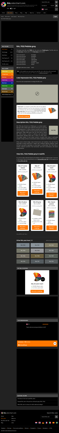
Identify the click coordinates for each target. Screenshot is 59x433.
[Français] (47, 423)
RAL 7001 (37, 245)
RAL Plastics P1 (7, 58)
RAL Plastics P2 (7, 61)
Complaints (33, 428)
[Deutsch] (43, 423)
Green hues (7, 85)
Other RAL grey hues (24, 240)
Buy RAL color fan (23, 268)
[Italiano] (50, 423)
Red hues (7, 77)
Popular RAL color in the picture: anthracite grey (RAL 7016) (31, 401)
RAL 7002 (51, 245)
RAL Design (7, 52)
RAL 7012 (51, 261)
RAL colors (5, 46)
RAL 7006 (23, 256)
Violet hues (7, 80)
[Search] (56, 2)
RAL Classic (7, 49)
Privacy (39, 428)
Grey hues (7, 88)
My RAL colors (5, 64)
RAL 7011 (37, 261)
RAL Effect (7, 55)
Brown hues (7, 91)
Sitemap (9, 428)
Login (55, 16)
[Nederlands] (36, 423)
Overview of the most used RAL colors (26, 398)
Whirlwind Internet (12, 430)
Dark (8, 8)
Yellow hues (7, 71)
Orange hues (7, 74)
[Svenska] (57, 423)
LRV (17, 67)
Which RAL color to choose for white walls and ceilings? (30, 404)
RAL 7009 (51, 256)
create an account (43, 73)
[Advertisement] (29, 31)
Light (14, 8)
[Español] (53, 423)
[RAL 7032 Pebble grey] (37, 94)
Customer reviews (23, 320)
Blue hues (7, 83)
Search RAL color (52, 413)
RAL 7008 (37, 256)
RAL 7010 (23, 261)
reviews (27, 342)
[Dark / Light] (11, 8)
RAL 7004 (37, 250)
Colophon (3, 428)
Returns (27, 428)
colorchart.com (10, 413)
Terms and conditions (18, 428)
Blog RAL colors (22, 395)
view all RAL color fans (21, 234)
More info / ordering (24, 116)
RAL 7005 (51, 250)
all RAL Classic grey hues (51, 240)
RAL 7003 (23, 250)
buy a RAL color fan (22, 161)
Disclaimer (45, 428)
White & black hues (7, 94)
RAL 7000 (23, 245)
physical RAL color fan (43, 159)
